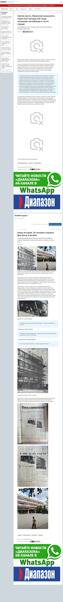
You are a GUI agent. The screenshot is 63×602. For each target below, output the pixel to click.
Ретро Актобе (34, 535)
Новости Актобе (37, 163)
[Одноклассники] (29, 31)
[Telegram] (32, 31)
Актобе (26, 12)
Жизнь (22, 229)
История (30, 163)
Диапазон (27, 29)
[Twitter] (25, 31)
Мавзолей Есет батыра (22, 163)
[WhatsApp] (30, 31)
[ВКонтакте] (27, 31)
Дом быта (40, 535)
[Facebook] (23, 31)
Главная (18, 12)
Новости (22, 12)
